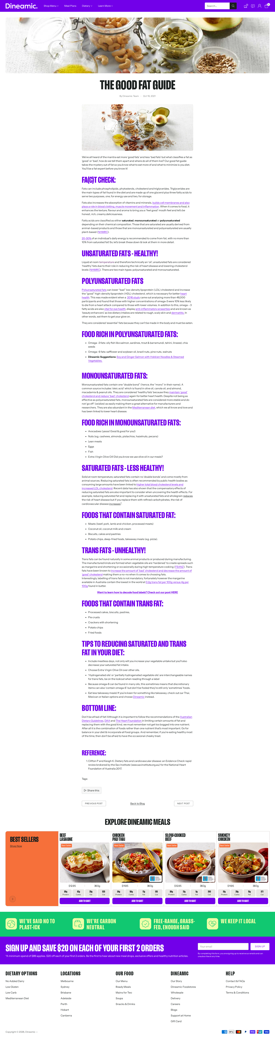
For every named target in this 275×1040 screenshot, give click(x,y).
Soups (119, 998)
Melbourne (67, 981)
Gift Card (176, 1021)
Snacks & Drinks (125, 1004)
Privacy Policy (234, 986)
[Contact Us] (253, 6)
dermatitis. (177, 312)
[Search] (233, 6)
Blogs (174, 1009)
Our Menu (121, 981)
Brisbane (66, 992)
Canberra (66, 1015)
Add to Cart (85, 901)
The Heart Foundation (129, 720)
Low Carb (11, 992)
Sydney (65, 986)
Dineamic (139, 696)
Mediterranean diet (143, 407)
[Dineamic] (21, 6)
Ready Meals (123, 986)
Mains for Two (124, 992)
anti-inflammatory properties (153, 308)
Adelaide (66, 998)
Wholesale (177, 992)
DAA (107, 720)
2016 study (133, 297)
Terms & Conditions (237, 992)
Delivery (175, 998)
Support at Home (181, 1015)
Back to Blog (137, 803)
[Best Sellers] (12, 899)
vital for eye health (115, 308)
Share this (93, 790)
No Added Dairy (15, 981)
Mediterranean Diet (17, 998)
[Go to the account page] (260, 6)
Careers (175, 1004)
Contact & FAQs (235, 981)
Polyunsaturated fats (94, 289)
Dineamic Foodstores (183, 986)
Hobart (65, 1009)
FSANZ (179, 566)
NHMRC (103, 232)
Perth (64, 1004)
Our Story (176, 981)
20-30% (86, 238)
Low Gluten (12, 986)
